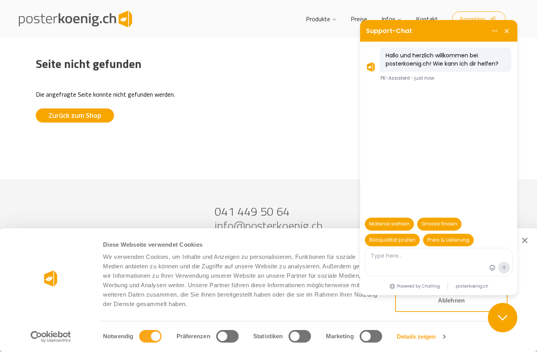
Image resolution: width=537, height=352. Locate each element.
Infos (388, 19)
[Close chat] (502, 317)
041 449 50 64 (252, 211)
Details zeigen (416, 336)
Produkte (318, 19)
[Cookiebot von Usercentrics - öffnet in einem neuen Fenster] (51, 337)
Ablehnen (451, 300)
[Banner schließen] (525, 240)
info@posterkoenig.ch (269, 225)
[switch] (227, 336)
